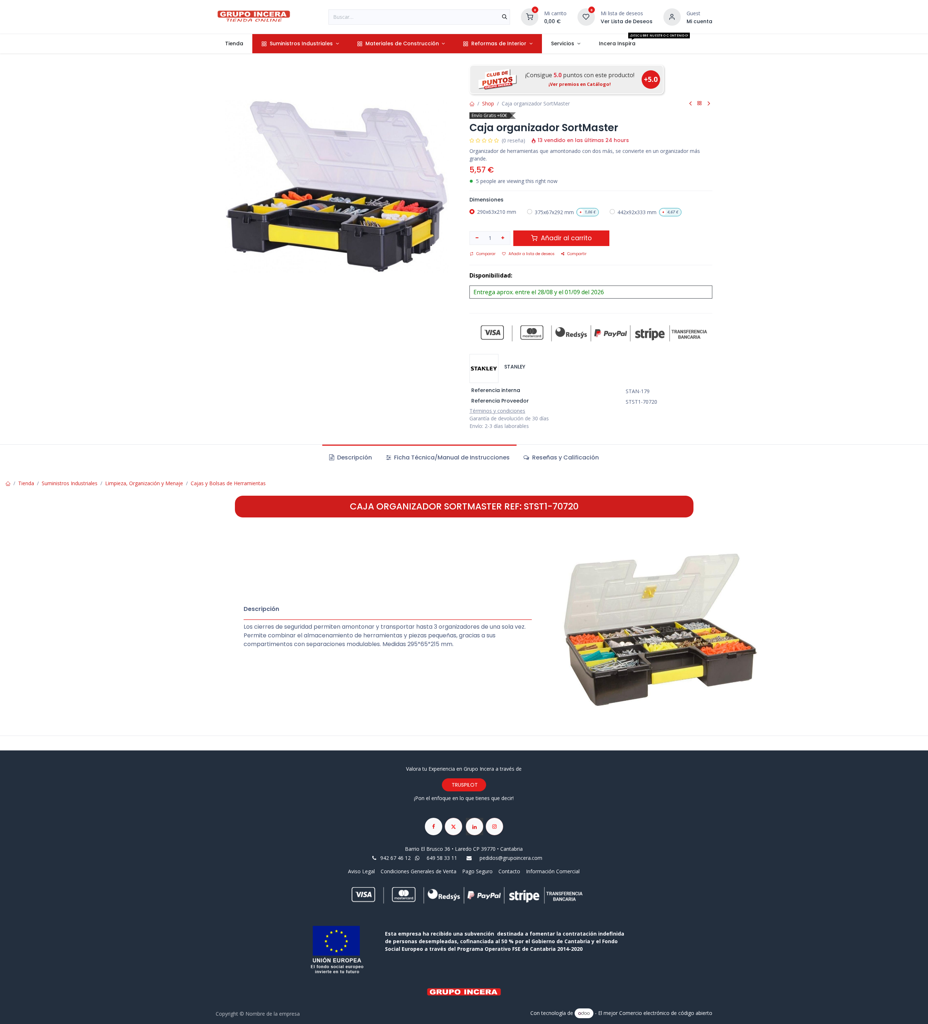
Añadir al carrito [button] (565, 238)
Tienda (26, 483)
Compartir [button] (577, 254)
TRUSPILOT (464, 784)
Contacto (509, 871)
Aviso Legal (362, 871)
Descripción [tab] (354, 457)
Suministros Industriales (70, 483)
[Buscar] (505, 17)
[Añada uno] (503, 238)
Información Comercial (553, 871)
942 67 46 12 (395, 857)
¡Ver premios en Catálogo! (579, 84)
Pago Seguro (477, 871)
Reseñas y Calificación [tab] (565, 457)
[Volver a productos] (699, 103)
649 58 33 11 (443, 857)
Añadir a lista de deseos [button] (532, 254)
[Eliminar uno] (477, 238)
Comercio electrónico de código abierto (665, 1013)
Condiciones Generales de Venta (418, 871)
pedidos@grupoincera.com (511, 857)
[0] (529, 16)
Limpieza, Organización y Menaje (144, 483)
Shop (488, 103)
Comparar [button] (486, 254)
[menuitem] (234, 43)
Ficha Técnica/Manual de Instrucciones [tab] (451, 457)
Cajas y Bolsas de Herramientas (228, 483)
